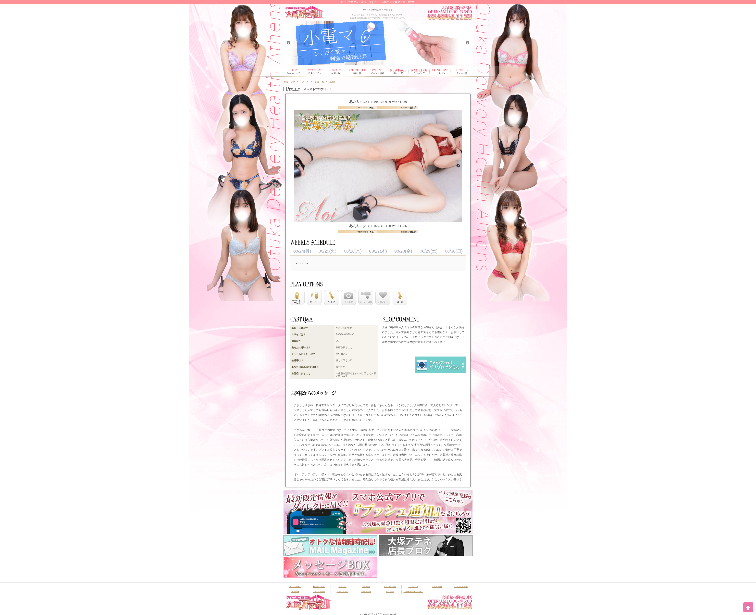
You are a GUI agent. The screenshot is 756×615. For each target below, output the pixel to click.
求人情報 (295, 591)
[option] (378, 43)
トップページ (294, 71)
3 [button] (381, 219)
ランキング (419, 71)
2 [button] (375, 219)
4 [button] (387, 219)
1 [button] (369, 219)
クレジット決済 (461, 586)
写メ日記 (390, 591)
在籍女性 (335, 71)
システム (314, 71)
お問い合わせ (342, 591)
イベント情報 (377, 71)
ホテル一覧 (460, 71)
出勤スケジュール (356, 71)
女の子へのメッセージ (413, 591)
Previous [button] (288, 43)
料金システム (319, 586)
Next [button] (468, 43)
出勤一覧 (366, 586)
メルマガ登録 (319, 591)
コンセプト (440, 71)
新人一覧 (398, 71)
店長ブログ (366, 591)
